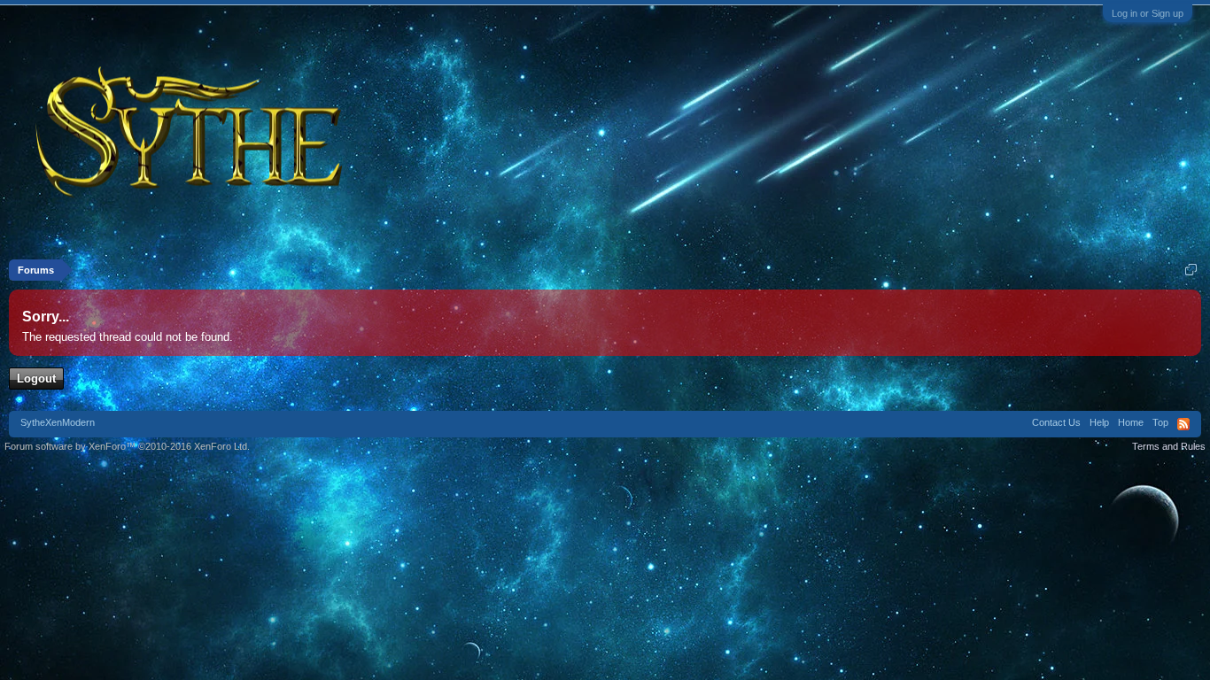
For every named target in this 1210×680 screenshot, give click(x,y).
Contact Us (1056, 422)
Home (1131, 422)
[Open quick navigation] (1191, 269)
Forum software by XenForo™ (127, 446)
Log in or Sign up (1147, 13)
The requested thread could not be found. (127, 337)
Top (1160, 422)
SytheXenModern (57, 422)
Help (1099, 422)
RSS (1183, 424)
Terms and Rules (1169, 446)
